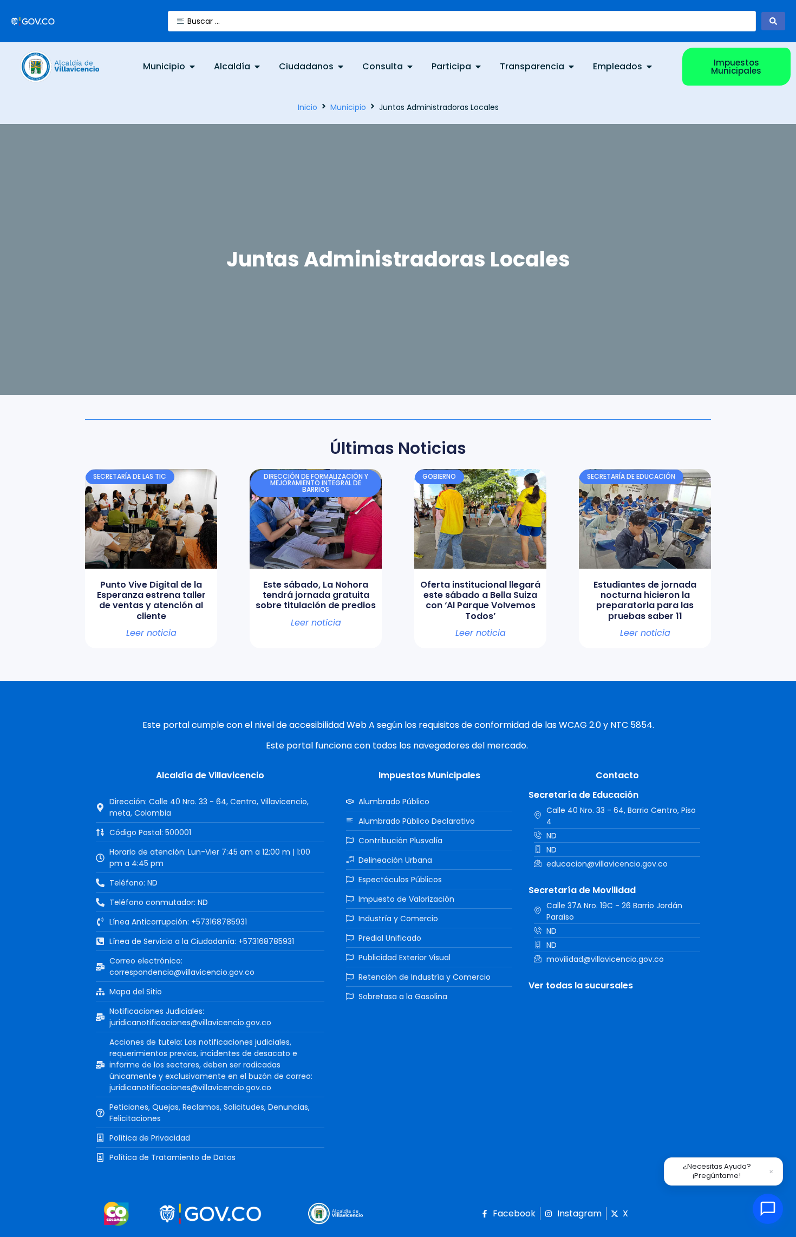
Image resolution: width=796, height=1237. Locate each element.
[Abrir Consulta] (410, 66)
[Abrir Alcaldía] (257, 66)
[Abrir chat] (768, 1209)
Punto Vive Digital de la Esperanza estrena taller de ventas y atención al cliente (151, 600)
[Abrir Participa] (478, 66)
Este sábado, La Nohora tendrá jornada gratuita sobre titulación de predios (316, 594)
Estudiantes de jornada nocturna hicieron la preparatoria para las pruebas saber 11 (644, 600)
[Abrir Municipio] (192, 66)
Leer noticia (151, 633)
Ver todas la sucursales (581, 985)
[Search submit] (773, 21)
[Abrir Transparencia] (571, 66)
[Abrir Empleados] (649, 66)
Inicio (307, 107)
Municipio (348, 107)
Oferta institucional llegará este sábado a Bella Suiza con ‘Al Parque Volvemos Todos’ (480, 600)
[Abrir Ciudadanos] (340, 66)
